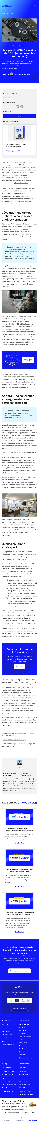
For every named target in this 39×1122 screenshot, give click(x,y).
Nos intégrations (7, 1034)
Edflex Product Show (8, 1088)
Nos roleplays (6, 1041)
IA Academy (6, 1038)
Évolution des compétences (23, 1041)
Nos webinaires (23, 1074)
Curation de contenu (25, 1058)
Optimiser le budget (25, 1036)
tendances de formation (20, 720)
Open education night (9, 1084)
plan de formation (21, 183)
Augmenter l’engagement (23, 1032)
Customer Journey (25, 1091)
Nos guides (22, 1071)
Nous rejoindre (6, 1068)
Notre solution (6, 1024)
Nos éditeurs (6, 1031)
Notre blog (22, 1068)
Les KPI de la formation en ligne (14, 740)
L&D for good (6, 1081)
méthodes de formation (14, 452)
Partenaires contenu (8, 1074)
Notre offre (5, 1028)
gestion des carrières (9, 695)
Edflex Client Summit (8, 1091)
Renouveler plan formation (24, 1026)
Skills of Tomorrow (24, 1088)
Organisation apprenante (23, 1053)
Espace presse (6, 1078)
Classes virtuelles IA (8, 1045)
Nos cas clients (23, 1081)
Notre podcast (23, 1078)
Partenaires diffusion (8, 1071)
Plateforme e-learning (26, 1095)
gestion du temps (10, 425)
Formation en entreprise (23, 1047)
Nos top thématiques (25, 1084)
